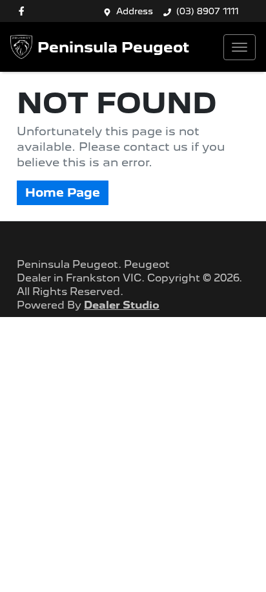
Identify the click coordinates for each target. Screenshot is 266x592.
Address (134, 11)
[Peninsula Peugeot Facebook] (24, 11)
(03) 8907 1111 (207, 11)
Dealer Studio (121, 305)
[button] (239, 47)
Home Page (62, 192)
